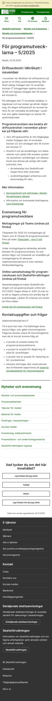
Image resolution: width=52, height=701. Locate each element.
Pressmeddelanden (11, 401)
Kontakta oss (9, 578)
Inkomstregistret (11, 555)
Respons (7, 675)
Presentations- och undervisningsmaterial (23, 439)
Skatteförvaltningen (11, 29)
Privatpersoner (27, 12)
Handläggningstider (13, 596)
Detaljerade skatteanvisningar (21, 621)
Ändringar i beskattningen (14, 420)
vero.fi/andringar (15, 203)
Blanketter (8, 590)
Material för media (11, 414)
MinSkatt (7, 529)
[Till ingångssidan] (8, 11)
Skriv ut (7, 689)
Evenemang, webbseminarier (16, 433)
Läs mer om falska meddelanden (26, 5)
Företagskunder (43, 12)
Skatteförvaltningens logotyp (16, 445)
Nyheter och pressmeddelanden (17, 33)
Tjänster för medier (11, 408)
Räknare (7, 536)
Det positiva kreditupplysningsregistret (23, 548)
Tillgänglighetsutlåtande (15, 682)
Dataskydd (8, 668)
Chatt (6, 571)
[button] (26, 476)
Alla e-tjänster (10, 542)
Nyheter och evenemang (35, 29)
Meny (6, 21)
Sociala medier (9, 426)
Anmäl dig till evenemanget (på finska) (22, 306)
